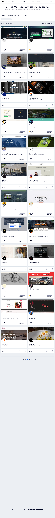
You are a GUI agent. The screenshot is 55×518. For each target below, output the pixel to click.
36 (25, 359)
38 (29, 359)
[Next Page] (37, 359)
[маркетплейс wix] (6, 1)
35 (23, 359)
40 (33, 359)
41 (35, 359)
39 (31, 359)
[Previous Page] (18, 359)
